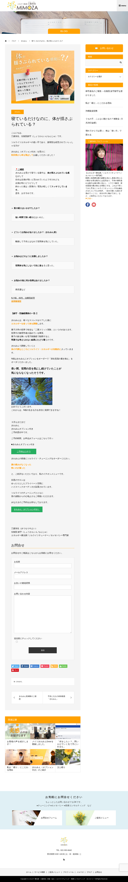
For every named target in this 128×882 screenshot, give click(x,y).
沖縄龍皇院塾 (92, 111)
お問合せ (98, 872)
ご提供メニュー (54, 872)
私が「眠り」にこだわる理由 (99, 103)
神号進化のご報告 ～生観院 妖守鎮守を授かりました (104, 93)
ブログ (89, 872)
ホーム (28, 872)
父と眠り (61, 767)
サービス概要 (39, 872)
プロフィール (68, 872)
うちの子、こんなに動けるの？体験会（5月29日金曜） (104, 121)
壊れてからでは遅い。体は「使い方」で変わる (104, 133)
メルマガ (80, 872)
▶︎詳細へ (89, 198)
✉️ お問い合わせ (104, 48)
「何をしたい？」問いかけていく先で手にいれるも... (67, 744)
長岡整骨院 (16, 301)
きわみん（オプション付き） (27, 509)
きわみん (17, 112)
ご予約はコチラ (24, 451)
